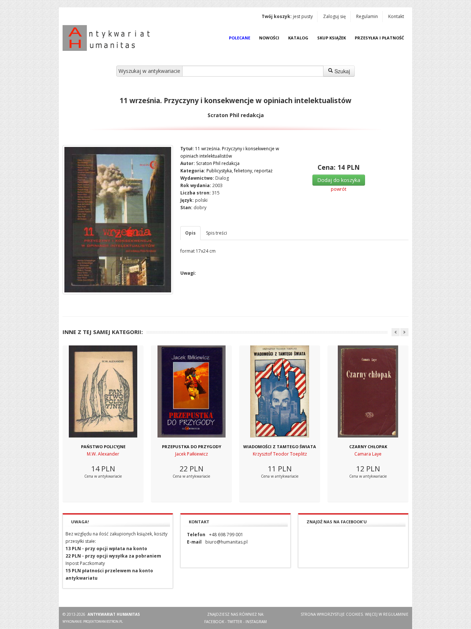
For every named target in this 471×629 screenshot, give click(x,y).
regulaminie (395, 614)
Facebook (214, 621)
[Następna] (404, 332)
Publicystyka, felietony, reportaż (239, 171)
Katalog (298, 38)
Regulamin (367, 16)
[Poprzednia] (396, 332)
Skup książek (331, 38)
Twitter (234, 621)
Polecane (239, 38)
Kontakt (396, 16)
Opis (190, 233)
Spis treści (216, 233)
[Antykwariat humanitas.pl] (108, 38)
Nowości (269, 38)
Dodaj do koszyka (338, 179)
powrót (338, 189)
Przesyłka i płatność (379, 38)
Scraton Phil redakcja (218, 163)
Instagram (256, 621)
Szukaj (341, 71)
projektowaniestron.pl (103, 621)
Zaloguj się (334, 16)
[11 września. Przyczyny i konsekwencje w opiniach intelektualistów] (118, 219)
